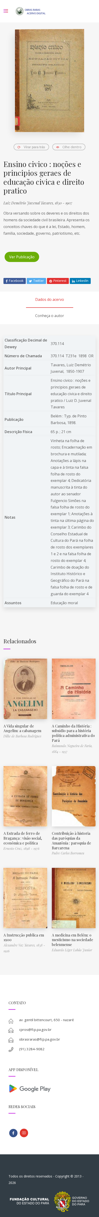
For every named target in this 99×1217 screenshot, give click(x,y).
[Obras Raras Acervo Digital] (30, 11)
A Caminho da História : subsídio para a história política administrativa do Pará (73, 733)
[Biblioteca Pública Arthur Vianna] (13, 1133)
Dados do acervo (49, 299)
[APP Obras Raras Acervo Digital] (50, 1088)
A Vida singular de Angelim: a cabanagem (22, 728)
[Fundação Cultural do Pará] (24, 1133)
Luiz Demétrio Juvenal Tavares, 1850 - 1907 (37, 202)
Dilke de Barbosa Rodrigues (22, 736)
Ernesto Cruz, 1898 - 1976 (21, 848)
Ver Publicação (22, 256)
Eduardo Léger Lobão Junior (72, 950)
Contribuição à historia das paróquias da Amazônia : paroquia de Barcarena (71, 840)
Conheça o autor (49, 315)
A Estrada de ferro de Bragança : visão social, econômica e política (22, 838)
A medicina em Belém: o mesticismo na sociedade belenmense (72, 940)
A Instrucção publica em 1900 (23, 937)
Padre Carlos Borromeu (68, 853)
